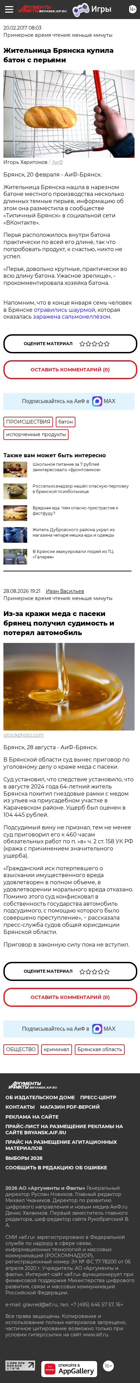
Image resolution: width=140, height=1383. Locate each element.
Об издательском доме (40, 1097)
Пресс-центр (98, 1097)
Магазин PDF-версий (70, 1107)
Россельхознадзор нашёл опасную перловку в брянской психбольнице (81, 488)
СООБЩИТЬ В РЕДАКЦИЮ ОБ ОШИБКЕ (56, 1168)
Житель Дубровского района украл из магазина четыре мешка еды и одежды (74, 532)
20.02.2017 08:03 (22, 28)
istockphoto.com (23, 735)
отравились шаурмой (64, 310)
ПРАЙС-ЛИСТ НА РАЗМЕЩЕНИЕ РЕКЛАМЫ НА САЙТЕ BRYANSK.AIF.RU (64, 1129)
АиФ (57, 162)
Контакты (20, 1107)
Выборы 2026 (23, 1158)
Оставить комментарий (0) (70, 370)
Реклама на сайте (31, 1117)
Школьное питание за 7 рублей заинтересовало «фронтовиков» (67, 467)
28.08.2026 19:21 (21, 591)
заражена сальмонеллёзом (71, 316)
